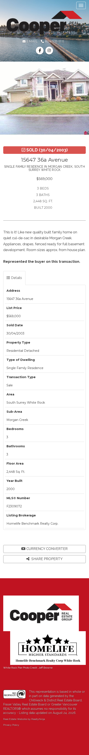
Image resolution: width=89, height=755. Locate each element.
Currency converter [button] (47, 549)
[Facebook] (40, 50)
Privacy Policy (11, 724)
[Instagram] (49, 50)
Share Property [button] (46, 559)
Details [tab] (16, 278)
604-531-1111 (54, 41)
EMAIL (32, 41)
